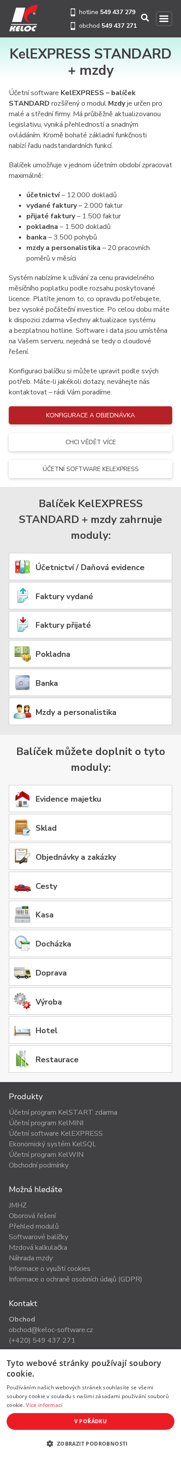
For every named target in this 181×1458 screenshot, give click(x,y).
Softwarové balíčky (38, 1237)
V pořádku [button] (90, 1421)
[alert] (90, 1403)
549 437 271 (119, 26)
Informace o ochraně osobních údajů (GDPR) (75, 1279)
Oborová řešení (32, 1216)
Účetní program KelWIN (46, 1155)
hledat (145, 17)
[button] (90, 1443)
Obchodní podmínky (39, 1165)
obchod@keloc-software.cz (51, 1330)
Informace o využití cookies (49, 1269)
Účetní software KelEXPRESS (91, 469)
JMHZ (18, 1205)
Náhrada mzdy (31, 1258)
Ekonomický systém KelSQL (52, 1144)
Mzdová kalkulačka (38, 1247)
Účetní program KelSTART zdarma (63, 1112)
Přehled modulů (34, 1226)
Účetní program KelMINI (46, 1123)
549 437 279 (117, 12)
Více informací (44, 1405)
